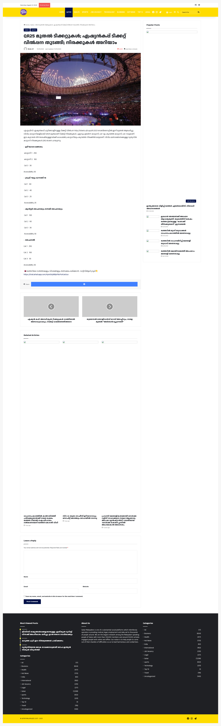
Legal (147, 12)
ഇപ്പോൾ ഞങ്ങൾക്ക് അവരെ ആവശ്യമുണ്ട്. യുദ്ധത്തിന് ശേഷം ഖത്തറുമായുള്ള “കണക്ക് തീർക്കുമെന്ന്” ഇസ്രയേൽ (176, 220)
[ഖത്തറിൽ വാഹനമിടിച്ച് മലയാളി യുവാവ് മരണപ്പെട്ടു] (153, 244)
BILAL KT (31, 49)
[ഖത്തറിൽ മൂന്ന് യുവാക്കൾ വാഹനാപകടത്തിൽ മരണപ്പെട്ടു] (153, 233)
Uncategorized (27, 709)
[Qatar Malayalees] (23, 12)
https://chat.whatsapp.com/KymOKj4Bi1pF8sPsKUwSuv (46, 274)
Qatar (68, 12)
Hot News (131, 12)
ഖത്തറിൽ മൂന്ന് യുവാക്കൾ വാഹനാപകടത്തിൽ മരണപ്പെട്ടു (175, 232)
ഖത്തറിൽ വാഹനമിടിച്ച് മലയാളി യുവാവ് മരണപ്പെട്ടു (176, 242)
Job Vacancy (96, 12)
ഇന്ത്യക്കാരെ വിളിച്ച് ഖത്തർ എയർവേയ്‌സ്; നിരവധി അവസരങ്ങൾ (170, 207)
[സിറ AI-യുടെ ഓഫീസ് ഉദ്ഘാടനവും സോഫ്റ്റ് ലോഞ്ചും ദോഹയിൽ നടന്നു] (80, 427)
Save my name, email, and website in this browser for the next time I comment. (54, 596)
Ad (22, 662)
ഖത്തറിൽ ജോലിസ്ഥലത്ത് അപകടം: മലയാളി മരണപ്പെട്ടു (178, 252)
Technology (109, 12)
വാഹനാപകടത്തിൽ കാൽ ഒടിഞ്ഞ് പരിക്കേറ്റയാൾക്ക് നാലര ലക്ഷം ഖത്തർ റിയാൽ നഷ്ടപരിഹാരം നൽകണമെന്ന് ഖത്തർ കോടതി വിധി (41, 519)
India (23, 677)
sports (34, 30)
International (26, 680)
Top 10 (140, 12)
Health (77, 12)
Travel (24, 705)
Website (86, 587)
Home (61, 12)
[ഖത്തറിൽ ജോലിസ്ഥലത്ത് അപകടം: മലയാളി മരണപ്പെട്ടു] (153, 254)
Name (26, 577)
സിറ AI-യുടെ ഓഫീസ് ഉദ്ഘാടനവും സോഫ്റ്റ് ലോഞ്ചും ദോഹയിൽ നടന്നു (80, 517)
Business (121, 12)
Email (26, 587)
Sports (85, 12)
